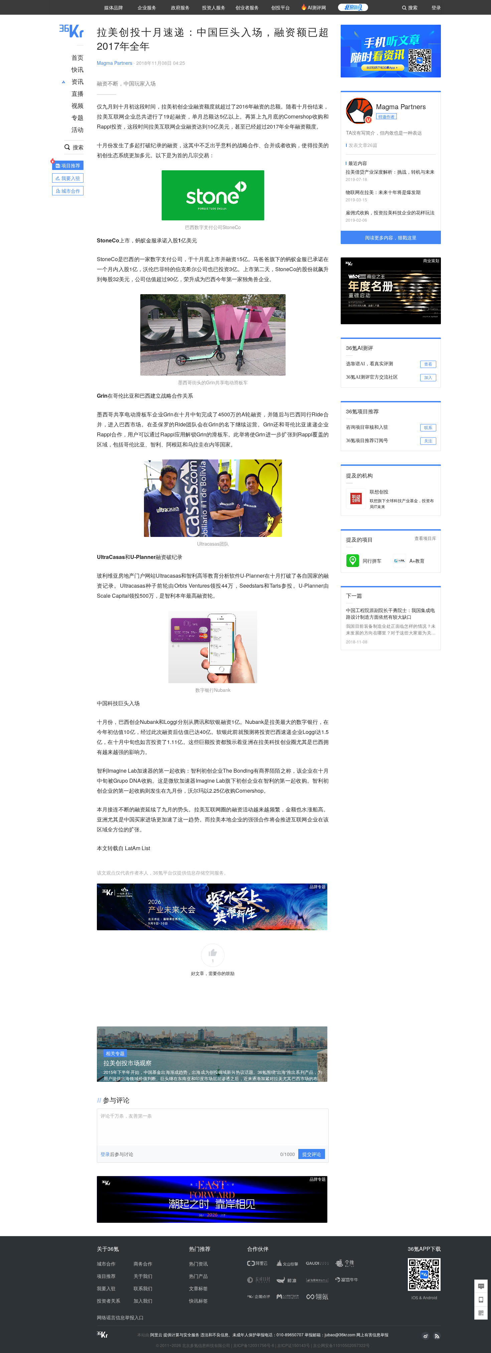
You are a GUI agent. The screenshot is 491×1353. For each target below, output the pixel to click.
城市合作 (106, 1263)
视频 (77, 105)
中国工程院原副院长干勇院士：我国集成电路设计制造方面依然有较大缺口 (390, 613)
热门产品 (198, 1276)
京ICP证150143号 (293, 1345)
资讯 (77, 81)
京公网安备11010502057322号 (341, 1345)
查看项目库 (425, 538)
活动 (77, 129)
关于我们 (143, 1276)
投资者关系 (108, 1300)
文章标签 (198, 1288)
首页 (77, 57)
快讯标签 (198, 1300)
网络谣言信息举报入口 (120, 1317)
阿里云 (156, 1335)
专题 (77, 117)
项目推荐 (106, 1276)
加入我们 (143, 1300)
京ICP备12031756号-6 (253, 1345)
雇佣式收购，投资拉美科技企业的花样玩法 (390, 212)
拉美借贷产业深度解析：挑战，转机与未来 (390, 171)
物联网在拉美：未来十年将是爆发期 (383, 192)
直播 (77, 93)
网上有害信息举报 (372, 1334)
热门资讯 (198, 1263)
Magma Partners (114, 62)
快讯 (77, 69)
